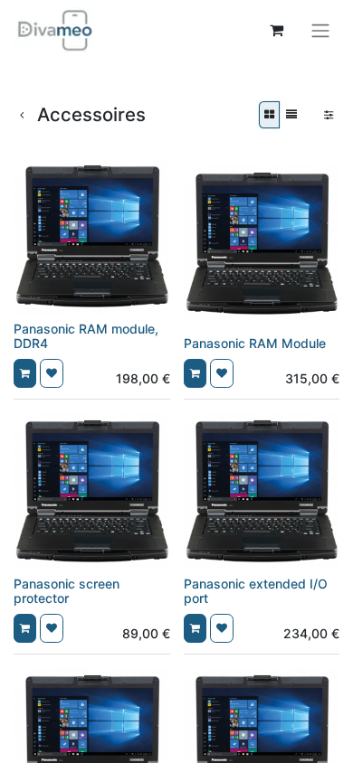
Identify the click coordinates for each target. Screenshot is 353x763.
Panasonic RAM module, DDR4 (86, 336)
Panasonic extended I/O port (256, 591)
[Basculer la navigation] (320, 30)
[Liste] (291, 114)
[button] (25, 373)
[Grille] (269, 114)
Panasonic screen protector (66, 591)
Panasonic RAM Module (255, 343)
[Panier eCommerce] (276, 30)
